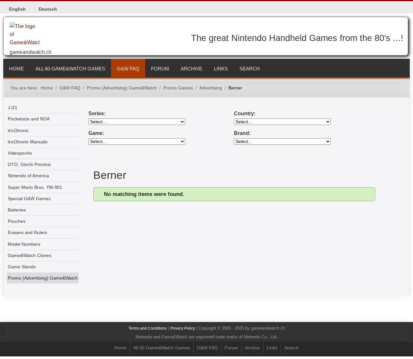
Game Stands (22, 266)
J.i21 (12, 107)
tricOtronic (18, 130)
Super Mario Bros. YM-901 (35, 187)
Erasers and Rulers (27, 232)
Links (221, 68)
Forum (160, 68)
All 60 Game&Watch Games (70, 68)
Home (16, 68)
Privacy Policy (182, 328)
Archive (191, 68)
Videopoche (20, 153)
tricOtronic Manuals (27, 141)
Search (249, 68)
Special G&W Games (29, 198)
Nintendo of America (28, 175)
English (17, 9)
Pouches (16, 221)
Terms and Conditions (147, 328)
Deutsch (48, 9)
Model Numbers (24, 244)
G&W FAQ (128, 68)
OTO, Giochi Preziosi (29, 164)
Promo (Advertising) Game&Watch (43, 278)
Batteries (17, 210)
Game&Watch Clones (29, 255)
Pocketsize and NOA (29, 119)
